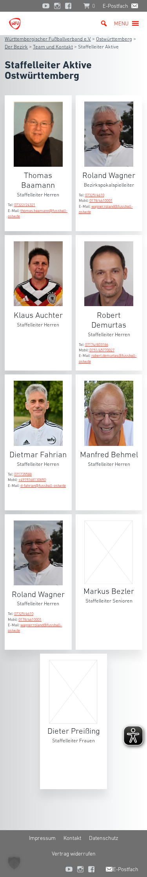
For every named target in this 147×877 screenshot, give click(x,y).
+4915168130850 (32, 480)
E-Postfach (115, 6)
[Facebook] (70, 6)
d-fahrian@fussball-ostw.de (43, 485)
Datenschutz (103, 838)
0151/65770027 (101, 350)
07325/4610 (94, 195)
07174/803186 (96, 344)
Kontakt (72, 838)
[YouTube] (46, 6)
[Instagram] (57, 6)
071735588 (23, 474)
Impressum (42, 838)
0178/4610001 (101, 200)
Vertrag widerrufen (74, 853)
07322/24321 (24, 205)
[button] (121, 23)
